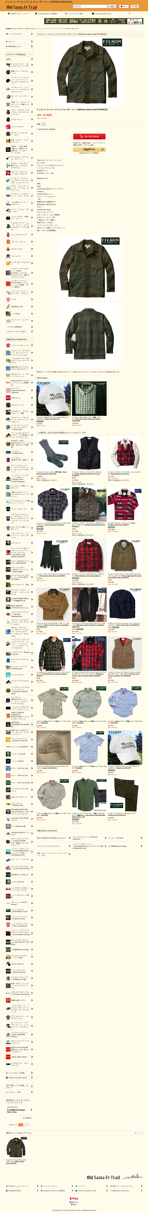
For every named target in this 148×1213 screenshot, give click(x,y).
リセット (139, 1133)
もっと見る (26, 1118)
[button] (129, 13)
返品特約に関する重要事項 (47, 129)
